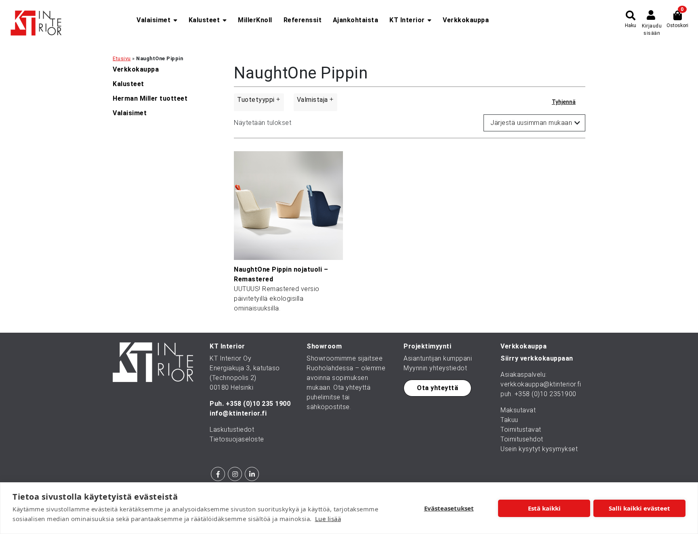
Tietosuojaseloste (237, 439)
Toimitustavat (520, 429)
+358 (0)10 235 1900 (258, 403)
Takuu (509, 420)
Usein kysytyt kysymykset (539, 449)
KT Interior (407, 20)
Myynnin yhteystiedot (435, 368)
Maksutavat (518, 410)
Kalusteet (204, 20)
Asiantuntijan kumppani (438, 358)
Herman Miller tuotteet (150, 98)
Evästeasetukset (449, 508)
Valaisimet (153, 20)
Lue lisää (328, 519)
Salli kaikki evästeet (639, 508)
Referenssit (303, 20)
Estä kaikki (544, 508)
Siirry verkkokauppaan (536, 358)
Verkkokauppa (466, 20)
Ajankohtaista (355, 20)
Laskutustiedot (232, 429)
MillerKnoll (255, 20)
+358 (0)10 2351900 (545, 394)
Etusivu (122, 58)
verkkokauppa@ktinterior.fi (540, 384)
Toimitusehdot (521, 439)
